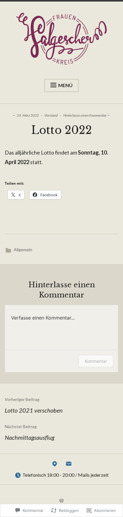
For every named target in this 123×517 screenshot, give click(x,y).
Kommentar (96, 361)
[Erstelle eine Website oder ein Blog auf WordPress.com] (61, 500)
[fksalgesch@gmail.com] (68, 465)
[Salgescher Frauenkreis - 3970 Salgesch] (54, 465)
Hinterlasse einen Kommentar (85, 115)
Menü (65, 85)
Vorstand (51, 115)
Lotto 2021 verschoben (34, 405)
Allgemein (23, 249)
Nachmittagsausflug (29, 432)
